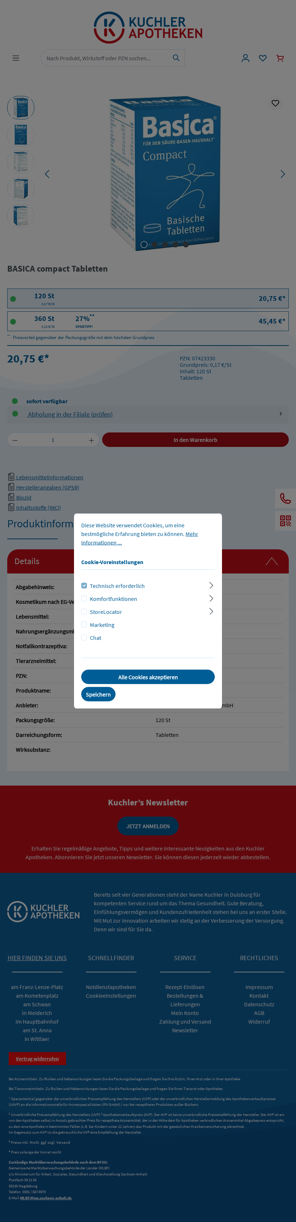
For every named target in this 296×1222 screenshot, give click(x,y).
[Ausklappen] (211, 584)
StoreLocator (106, 611)
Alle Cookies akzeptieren (148, 677)
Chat (95, 637)
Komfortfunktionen (113, 598)
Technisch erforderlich (117, 585)
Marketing (102, 624)
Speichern (98, 694)
